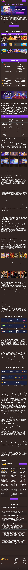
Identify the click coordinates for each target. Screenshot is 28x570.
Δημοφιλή (3, 34)
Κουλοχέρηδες (24, 34)
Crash (17, 34)
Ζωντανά (10, 34)
